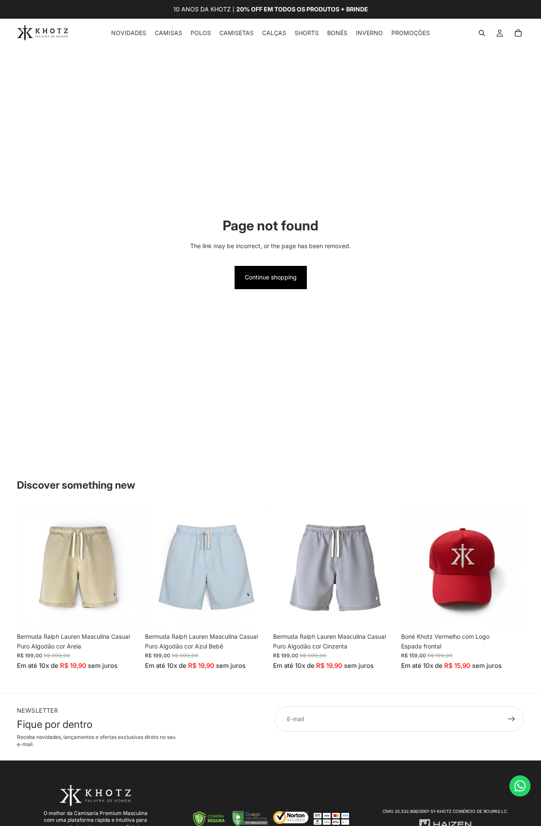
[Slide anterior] (29, 567)
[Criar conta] (511, 719)
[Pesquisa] (482, 33)
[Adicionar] (511, 616)
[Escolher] (126, 616)
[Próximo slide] (127, 567)
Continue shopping (271, 277)
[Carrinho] (518, 33)
